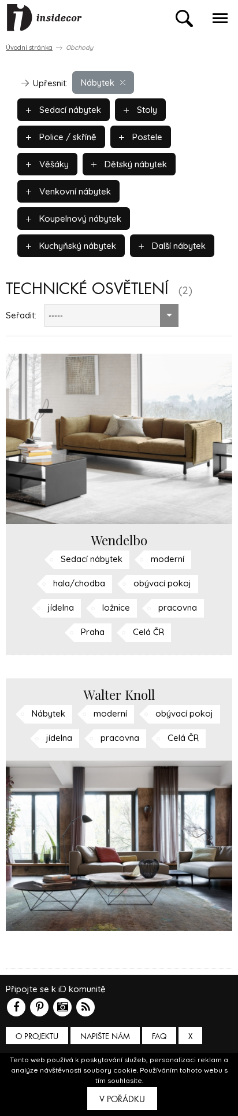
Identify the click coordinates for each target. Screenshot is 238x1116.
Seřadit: (21, 315)
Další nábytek (178, 245)
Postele (146, 136)
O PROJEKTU (37, 1036)
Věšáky (53, 164)
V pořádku (122, 1099)
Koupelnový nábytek (79, 218)
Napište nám (105, 1036)
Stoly (146, 109)
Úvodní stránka (29, 47)
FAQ (159, 1036)
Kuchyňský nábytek (76, 245)
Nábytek (97, 82)
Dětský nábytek (134, 164)
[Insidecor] (44, 18)
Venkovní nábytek (74, 191)
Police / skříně (66, 136)
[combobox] (111, 315)
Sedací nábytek (69, 109)
